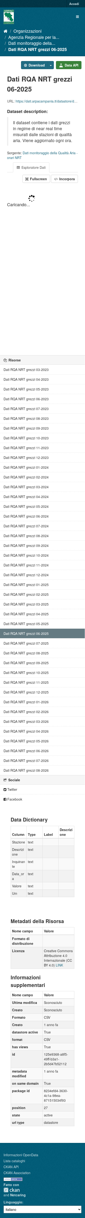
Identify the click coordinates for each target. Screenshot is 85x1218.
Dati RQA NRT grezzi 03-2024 (26, 486)
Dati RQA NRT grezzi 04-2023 (26, 379)
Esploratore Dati (33, 167)
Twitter (11, 789)
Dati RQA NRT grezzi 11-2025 (26, 682)
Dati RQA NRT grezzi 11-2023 (26, 447)
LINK (59, 965)
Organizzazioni (27, 31)
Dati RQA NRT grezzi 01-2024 (26, 467)
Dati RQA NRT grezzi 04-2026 (26, 731)
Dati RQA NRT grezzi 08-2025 (26, 653)
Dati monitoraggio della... (31, 43)
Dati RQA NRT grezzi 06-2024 (26, 516)
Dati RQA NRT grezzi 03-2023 (26, 369)
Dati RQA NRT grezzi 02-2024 (26, 477)
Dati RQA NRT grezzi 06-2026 (26, 750)
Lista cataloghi (14, 1160)
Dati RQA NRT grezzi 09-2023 (26, 428)
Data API (71, 65)
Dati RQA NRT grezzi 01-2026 (26, 701)
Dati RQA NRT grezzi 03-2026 (26, 721)
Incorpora (66, 178)
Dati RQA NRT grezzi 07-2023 (26, 408)
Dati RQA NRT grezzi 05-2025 (26, 623)
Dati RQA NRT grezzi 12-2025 (26, 692)
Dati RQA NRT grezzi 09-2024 (26, 545)
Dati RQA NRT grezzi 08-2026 (26, 770)
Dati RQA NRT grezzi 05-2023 (26, 389)
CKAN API (11, 1166)
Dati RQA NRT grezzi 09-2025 (26, 662)
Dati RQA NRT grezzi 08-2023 (26, 418)
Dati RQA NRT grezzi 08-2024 (26, 535)
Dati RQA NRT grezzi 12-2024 (26, 574)
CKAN (12, 1189)
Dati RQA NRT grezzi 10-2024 (26, 555)
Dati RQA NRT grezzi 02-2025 (26, 594)
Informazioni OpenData (21, 1154)
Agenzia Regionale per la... (33, 37)
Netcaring (18, 1194)
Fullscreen (38, 178)
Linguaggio (13, 1202)
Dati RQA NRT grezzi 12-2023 (26, 457)
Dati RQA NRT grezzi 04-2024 (26, 496)
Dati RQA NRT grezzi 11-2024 (26, 565)
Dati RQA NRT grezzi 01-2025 (26, 584)
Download (36, 65)
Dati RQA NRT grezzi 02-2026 (26, 711)
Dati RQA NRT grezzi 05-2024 (26, 506)
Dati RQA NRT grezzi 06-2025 (37, 49)
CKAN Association (17, 1172)
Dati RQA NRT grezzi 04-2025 (26, 614)
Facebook (14, 799)
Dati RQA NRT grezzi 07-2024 (26, 526)
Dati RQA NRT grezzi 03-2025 (26, 604)
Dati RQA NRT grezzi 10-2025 (26, 672)
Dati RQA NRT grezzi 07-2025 (26, 643)
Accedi (74, 3)
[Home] (6, 31)
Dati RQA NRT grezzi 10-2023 (26, 438)
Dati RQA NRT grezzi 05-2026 (26, 741)
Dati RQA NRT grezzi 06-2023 (26, 398)
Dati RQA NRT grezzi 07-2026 (26, 760)
